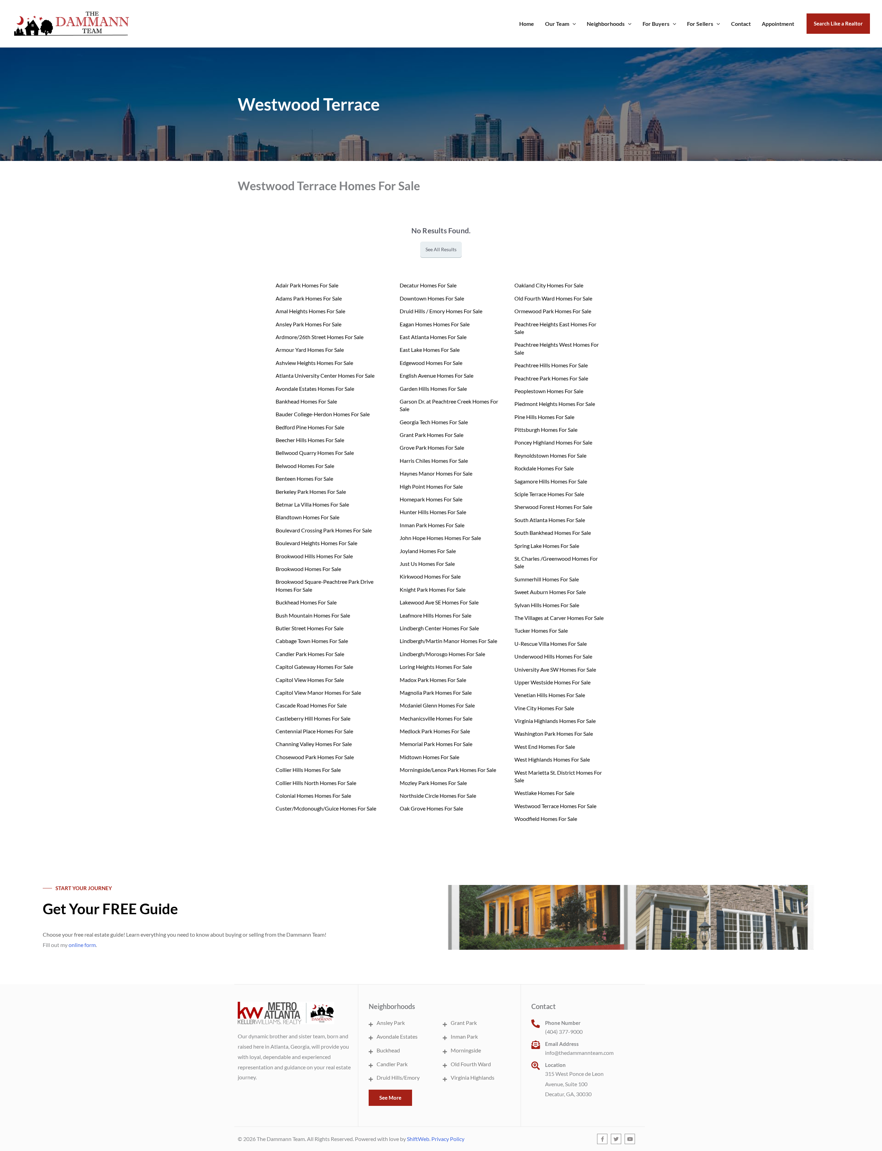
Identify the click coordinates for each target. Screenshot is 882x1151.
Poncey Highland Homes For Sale (553, 442)
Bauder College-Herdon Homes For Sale (323, 414)
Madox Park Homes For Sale (433, 679)
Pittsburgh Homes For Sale (545, 429)
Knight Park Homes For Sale (432, 589)
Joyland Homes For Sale (428, 551)
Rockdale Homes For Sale (544, 468)
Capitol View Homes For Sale (310, 679)
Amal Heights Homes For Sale (310, 311)
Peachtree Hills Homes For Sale (551, 365)
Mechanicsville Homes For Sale (436, 718)
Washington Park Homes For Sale (553, 733)
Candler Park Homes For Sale (310, 654)
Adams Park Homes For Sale (309, 298)
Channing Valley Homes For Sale (314, 744)
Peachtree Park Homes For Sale (551, 378)
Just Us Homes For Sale (427, 563)
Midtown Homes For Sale (429, 757)
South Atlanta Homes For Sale (549, 520)
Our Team (557, 23)
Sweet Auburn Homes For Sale (550, 592)
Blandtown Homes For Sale (307, 517)
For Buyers (656, 23)
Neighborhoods (606, 23)
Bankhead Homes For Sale (306, 401)
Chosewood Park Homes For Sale (315, 757)
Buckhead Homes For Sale (306, 602)
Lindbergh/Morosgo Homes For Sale (442, 654)
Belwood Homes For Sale (305, 465)
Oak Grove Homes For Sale (431, 808)
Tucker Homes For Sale (541, 630)
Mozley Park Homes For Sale (433, 783)
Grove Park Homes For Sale (432, 447)
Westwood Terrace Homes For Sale (555, 806)
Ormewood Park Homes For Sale (552, 311)
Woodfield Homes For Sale (545, 818)
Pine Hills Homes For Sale (544, 417)
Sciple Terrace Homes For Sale (549, 494)
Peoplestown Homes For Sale (548, 391)
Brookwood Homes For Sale (308, 569)
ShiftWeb (418, 1138)
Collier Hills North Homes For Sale (316, 783)
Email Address (562, 1044)
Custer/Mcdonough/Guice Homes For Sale (326, 808)
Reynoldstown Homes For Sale (550, 455)
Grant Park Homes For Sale (431, 434)
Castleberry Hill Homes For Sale (313, 718)
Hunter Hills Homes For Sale (433, 512)
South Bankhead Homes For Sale (552, 532)
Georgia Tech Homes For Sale (434, 422)
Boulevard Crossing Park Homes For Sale (324, 530)
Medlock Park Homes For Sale (435, 731)
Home (526, 23)
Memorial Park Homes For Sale (436, 744)
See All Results (441, 249)
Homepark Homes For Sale (431, 499)
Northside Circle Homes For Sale (438, 795)
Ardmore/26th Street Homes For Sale (319, 337)
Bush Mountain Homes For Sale (313, 615)
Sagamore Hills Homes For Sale (550, 481)
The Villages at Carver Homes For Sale (559, 617)
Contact (741, 23)
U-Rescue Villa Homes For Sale (550, 643)
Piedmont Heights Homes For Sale (554, 403)
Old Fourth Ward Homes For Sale (553, 298)
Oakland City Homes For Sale (548, 285)
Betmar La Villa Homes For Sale (312, 504)
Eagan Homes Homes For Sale (435, 324)
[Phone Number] (535, 1023)
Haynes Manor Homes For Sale (436, 473)
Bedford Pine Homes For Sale (310, 427)
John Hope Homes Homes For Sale (440, 537)
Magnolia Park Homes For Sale (436, 692)
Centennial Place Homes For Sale (314, 731)
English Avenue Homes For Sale (436, 375)
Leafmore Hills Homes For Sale (435, 615)
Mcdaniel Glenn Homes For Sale (437, 705)
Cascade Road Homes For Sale (311, 705)
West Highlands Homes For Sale (552, 759)
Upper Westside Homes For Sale (552, 682)
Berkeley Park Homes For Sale (311, 491)
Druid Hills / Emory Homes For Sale (441, 311)
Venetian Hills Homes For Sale (549, 695)
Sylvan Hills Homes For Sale (546, 605)
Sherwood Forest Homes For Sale (553, 506)
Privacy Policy (447, 1138)
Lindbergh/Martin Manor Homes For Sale (448, 641)
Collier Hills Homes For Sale (308, 769)
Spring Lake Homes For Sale (546, 545)
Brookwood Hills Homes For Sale (314, 556)
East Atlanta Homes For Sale (433, 337)
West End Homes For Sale (544, 746)
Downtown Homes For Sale (432, 298)
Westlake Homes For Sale (544, 793)
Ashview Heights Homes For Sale (314, 362)
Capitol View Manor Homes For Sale (318, 692)
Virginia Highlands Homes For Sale (555, 720)
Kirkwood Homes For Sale (430, 576)
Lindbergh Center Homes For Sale (439, 628)
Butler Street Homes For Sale (309, 628)
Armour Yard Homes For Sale (310, 349)
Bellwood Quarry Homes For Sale (315, 452)
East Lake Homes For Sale (430, 349)
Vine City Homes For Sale (544, 708)
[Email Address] (535, 1044)
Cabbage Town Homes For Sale (312, 641)
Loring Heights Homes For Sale (436, 666)
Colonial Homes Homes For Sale (313, 795)
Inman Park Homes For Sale (432, 525)
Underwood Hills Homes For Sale (553, 656)
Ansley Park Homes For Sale (308, 324)
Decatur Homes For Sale (428, 285)
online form (82, 944)
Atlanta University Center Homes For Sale (325, 375)
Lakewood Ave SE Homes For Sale (439, 602)
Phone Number (563, 1023)
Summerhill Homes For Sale (546, 579)
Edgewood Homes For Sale (431, 362)
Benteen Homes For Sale (304, 478)
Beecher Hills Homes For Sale (310, 440)
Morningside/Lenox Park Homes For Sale (448, 769)
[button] (572, 24)
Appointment (778, 23)
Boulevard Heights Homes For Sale (316, 543)
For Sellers (700, 23)
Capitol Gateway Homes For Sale (314, 666)
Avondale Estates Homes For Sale (315, 388)
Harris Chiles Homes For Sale (434, 460)
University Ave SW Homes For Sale (555, 669)
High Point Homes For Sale (431, 486)
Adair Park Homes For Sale (307, 285)
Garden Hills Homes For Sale (433, 388)
